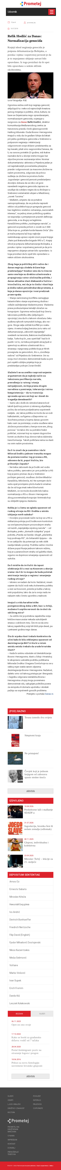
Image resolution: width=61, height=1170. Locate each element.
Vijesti (13, 22)
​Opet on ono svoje (21, 1024)
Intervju (37, 1100)
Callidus (51, 1165)
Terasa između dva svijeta (38, 717)
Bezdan (19, 1014)
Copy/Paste (38, 1108)
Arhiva (30, 791)
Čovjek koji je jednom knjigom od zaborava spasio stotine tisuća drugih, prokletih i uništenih (36, 777)
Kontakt (11, 1144)
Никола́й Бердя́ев (19, 904)
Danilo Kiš (14, 995)
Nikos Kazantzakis (19, 950)
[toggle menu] (51, 12)
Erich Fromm (16, 988)
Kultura (11, 1112)
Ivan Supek (15, 980)
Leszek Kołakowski (19, 1003)
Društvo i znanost (16, 1108)
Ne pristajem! (32, 753)
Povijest (37, 1096)
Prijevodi (37, 1104)
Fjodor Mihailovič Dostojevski (24, 942)
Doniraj (11, 1148)
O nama (11, 1136)
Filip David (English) (19, 934)
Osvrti (10, 1100)
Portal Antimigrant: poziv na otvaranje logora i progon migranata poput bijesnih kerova (29, 1053)
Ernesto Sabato (18, 889)
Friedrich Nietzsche (19, 927)
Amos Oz (14, 881)
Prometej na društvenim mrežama (13, 1129)
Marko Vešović (17, 973)
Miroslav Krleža (17, 896)
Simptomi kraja (33, 735)
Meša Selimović (18, 957)
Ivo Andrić (14, 912)
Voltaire (13, 965)
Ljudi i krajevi (14, 1104)
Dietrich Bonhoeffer (20, 919)
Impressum (12, 1140)
